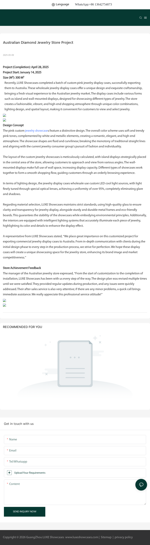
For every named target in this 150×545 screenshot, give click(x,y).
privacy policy (123, 537)
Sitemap (106, 537)
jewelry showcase (36, 130)
